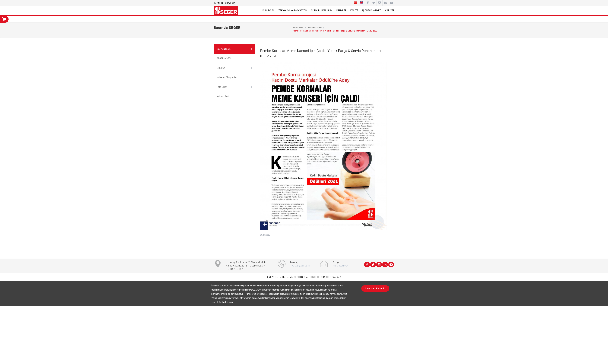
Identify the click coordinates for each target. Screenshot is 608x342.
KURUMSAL (268, 10)
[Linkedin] (385, 3)
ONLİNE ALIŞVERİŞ (226, 3)
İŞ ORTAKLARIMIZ (371, 10)
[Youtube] (391, 3)
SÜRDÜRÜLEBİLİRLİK (321, 10)
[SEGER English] (362, 3)
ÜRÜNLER (341, 10)
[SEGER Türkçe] (356, 3)
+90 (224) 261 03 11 (300, 265)
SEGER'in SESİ (224, 58)
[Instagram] (379, 3)
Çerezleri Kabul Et (375, 288)
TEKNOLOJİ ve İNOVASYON (293, 10)
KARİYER (389, 10)
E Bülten (221, 68)
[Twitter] (373, 264)
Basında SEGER (314, 27)
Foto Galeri (222, 87)
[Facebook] (368, 3)
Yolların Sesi (223, 96)
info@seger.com (340, 265)
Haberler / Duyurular (227, 77)
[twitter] (374, 3)
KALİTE (354, 10)
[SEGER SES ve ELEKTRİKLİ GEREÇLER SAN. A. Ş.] (226, 10)
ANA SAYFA (298, 27)
